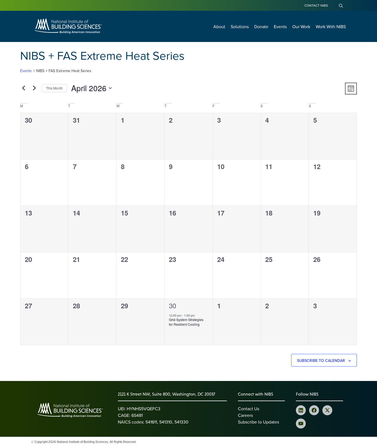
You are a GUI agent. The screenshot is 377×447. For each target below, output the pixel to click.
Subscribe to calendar (321, 360)
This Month (54, 88)
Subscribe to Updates (258, 422)
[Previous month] (23, 88)
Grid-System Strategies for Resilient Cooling (186, 322)
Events (26, 70)
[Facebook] (314, 410)
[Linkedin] (301, 410)
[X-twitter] (327, 410)
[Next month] (34, 88)
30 (172, 305)
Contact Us (248, 409)
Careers (245, 415)
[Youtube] (301, 423)
